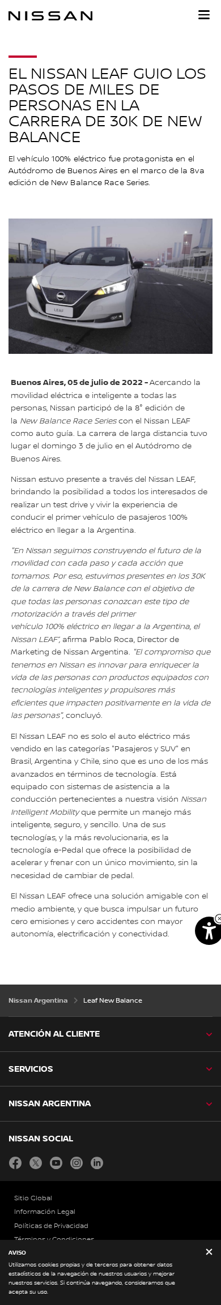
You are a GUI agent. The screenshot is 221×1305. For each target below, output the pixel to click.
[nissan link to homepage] (50, 15)
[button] (204, 14)
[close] (209, 1252)
